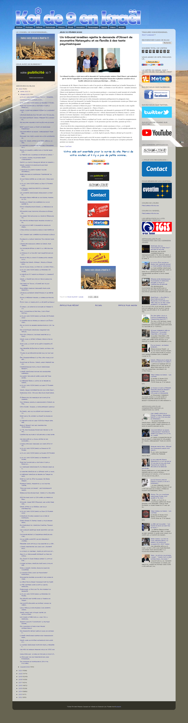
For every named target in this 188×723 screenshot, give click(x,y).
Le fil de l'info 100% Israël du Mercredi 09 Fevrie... (35, 270)
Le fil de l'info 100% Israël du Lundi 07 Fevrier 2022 (36, 386)
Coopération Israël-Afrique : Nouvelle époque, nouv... (36, 263)
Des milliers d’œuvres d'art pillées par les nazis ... (37, 123)
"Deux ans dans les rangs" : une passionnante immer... (36, 489)
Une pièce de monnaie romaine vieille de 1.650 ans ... (37, 650)
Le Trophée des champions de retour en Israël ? (36, 155)
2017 (20, 682)
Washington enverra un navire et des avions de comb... (36, 578)
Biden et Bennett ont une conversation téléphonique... (33, 426)
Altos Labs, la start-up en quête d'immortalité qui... (36, 344)
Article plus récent (69, 305)
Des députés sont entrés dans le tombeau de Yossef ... (35, 599)
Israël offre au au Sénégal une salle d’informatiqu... (33, 507)
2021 (20, 671)
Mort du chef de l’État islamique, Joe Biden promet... (35, 480)
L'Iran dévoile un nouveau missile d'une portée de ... (37, 230)
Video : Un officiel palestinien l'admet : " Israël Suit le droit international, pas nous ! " (161, 557)
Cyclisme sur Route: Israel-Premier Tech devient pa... (37, 118)
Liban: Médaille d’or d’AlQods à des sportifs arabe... (35, 608)
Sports (104, 27)
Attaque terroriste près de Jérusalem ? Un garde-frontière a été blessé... (160, 332)
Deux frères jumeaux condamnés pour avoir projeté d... (35, 289)
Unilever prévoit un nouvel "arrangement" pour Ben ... (36, 132)
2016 (21, 685)
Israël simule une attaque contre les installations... (33, 613)
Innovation (80, 27)
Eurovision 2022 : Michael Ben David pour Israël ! (37, 394)
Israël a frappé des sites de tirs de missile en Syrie (36, 280)
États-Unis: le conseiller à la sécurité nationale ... (37, 303)
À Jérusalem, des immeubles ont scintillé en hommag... (35, 398)
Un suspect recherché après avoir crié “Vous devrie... (35, 377)
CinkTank (68, 146)
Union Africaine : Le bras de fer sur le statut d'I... (37, 654)
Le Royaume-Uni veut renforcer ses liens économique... (34, 658)
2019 (21, 677)
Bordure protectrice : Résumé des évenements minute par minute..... (161, 448)
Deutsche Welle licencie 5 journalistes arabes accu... (36, 258)
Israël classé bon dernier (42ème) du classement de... (37, 111)
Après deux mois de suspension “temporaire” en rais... (36, 175)
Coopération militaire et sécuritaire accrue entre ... (37, 435)
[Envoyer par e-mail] (89, 297)
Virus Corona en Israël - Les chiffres (161, 375)
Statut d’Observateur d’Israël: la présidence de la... (36, 207)
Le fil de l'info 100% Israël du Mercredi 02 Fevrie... (35, 595)
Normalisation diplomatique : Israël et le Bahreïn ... (37, 494)
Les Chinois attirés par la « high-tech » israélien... (34, 618)
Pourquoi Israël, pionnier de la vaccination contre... (35, 484)
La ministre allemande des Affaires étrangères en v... (37, 146)
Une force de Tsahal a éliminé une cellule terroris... (34, 284)
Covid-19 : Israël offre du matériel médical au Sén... (36, 142)
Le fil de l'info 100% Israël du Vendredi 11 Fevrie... (37, 103)
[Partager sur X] (93, 297)
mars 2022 (24, 91)
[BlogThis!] (91, 297)
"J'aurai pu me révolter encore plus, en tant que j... (36, 354)
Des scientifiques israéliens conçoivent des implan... (35, 330)
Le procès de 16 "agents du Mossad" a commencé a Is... (37, 275)
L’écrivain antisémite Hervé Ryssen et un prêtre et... (36, 293)
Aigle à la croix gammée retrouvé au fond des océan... (36, 555)
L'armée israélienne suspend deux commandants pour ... (36, 636)
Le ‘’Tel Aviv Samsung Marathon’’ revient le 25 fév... (36, 431)
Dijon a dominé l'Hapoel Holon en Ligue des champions (35, 569)
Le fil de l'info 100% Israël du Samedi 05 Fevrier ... (37, 454)
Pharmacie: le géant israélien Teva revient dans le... (37, 240)
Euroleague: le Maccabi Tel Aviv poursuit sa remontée (35, 590)
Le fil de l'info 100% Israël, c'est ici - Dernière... (37, 97)
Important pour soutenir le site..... (31, 100)
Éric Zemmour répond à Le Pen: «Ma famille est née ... (37, 358)
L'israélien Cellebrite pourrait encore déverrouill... (33, 170)
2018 (21, 679)
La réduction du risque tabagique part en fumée (36, 582)
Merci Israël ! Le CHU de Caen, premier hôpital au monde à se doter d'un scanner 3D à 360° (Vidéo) (160, 541)
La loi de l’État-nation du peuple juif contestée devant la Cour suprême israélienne (161, 264)
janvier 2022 (25, 667)
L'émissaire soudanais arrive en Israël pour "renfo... (35, 244)
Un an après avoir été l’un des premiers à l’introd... (34, 540)
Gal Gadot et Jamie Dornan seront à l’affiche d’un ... (36, 559)
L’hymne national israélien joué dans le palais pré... (36, 564)
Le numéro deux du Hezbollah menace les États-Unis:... (36, 321)
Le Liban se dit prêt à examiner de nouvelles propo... (35, 226)
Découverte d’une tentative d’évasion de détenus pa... (36, 212)
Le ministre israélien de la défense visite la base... (37, 471)
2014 (20, 691)
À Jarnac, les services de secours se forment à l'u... (36, 307)
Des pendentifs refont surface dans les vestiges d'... (37, 632)
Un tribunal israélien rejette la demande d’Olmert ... (34, 189)
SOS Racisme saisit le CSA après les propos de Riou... (36, 498)
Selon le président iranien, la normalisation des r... (37, 298)
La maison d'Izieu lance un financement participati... (33, 573)
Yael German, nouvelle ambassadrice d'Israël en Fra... (37, 403)
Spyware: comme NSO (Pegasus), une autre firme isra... (37, 503)
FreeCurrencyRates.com (150, 205)
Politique (29, 27)
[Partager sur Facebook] (95, 297)
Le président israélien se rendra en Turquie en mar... (36, 475)
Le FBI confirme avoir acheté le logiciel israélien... (34, 585)
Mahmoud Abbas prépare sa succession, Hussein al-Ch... (36, 198)
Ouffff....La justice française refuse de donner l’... (37, 162)
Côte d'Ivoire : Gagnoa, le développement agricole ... (37, 407)
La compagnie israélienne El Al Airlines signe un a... (37, 468)
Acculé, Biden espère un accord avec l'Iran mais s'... (37, 180)
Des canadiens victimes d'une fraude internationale (32, 627)
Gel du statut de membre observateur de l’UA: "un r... (37, 326)
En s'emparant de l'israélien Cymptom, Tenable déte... (36, 526)
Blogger (118, 707)
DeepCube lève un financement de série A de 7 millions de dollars (160, 247)
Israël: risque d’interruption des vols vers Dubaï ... (37, 390)
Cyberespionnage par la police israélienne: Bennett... (35, 367)
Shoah (70, 27)
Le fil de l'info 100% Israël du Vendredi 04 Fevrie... (35, 458)
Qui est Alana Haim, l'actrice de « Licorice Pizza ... (37, 267)
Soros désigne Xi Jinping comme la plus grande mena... (36, 521)
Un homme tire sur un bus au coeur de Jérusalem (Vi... (37, 217)
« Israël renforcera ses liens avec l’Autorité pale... (36, 547)
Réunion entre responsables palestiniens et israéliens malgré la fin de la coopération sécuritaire (160, 281)
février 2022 (25, 94)
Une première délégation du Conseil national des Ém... (37, 349)
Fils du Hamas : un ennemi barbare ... (160, 346)
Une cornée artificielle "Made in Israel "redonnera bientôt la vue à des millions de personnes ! (160, 416)
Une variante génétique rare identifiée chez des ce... (36, 531)
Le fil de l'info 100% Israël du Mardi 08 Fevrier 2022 (37, 317)
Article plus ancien (127, 305)
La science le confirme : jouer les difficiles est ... (37, 551)
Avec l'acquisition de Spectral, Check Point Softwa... (35, 312)
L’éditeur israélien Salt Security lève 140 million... (37, 115)
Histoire (61, 27)
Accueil (121, 27)
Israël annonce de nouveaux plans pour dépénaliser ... (34, 166)
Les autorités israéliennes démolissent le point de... (36, 193)
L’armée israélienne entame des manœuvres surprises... (35, 372)
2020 (21, 674)
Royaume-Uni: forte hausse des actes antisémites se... (37, 137)
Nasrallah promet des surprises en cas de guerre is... (35, 203)
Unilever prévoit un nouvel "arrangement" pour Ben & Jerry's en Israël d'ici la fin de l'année (160, 432)
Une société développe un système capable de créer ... (35, 604)
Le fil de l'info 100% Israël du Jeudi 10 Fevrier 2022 (36, 184)
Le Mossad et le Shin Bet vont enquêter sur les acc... (36, 254)
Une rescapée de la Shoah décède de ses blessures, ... (34, 440)
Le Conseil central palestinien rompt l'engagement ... (33, 158)
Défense (39, 27)
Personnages (93, 27)
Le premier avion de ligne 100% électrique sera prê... (36, 421)
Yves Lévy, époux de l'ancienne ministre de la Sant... (35, 335)
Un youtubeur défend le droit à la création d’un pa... (36, 249)
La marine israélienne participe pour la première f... (37, 645)
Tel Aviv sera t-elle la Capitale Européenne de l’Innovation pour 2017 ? (159, 317)
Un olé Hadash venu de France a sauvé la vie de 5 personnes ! (160, 481)
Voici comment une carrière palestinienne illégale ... (37, 235)
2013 (20, 694)
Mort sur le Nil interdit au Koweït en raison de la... (36, 417)
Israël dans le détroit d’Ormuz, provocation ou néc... (36, 340)
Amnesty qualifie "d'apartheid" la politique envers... (35, 622)
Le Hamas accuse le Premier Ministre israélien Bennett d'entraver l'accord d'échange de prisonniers (161, 390)
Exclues (19, 27)
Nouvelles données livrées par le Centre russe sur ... (36, 151)
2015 (21, 688)
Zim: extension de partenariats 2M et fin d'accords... (34, 662)
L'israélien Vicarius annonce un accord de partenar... (34, 517)
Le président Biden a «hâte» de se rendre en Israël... (35, 381)
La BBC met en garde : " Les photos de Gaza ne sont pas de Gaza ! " (160, 525)
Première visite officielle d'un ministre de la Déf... (37, 544)
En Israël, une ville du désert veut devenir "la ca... (36, 412)
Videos (112, 27)
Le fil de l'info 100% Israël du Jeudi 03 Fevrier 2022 (36, 512)
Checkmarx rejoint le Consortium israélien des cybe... (36, 535)
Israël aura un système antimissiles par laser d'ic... (36, 641)
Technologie (50, 27)
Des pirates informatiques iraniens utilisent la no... (36, 221)
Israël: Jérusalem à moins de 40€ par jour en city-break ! (161, 361)
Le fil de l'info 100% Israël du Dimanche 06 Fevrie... (35, 449)
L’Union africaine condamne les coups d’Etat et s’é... (36, 444)
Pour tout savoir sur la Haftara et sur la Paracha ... (35, 106)
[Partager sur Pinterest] (97, 297)
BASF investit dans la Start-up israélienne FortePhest (35, 128)
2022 (21, 89)
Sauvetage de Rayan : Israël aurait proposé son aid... (37, 363)
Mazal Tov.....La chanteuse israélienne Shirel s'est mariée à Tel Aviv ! (160, 496)
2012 (20, 697)
